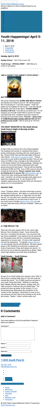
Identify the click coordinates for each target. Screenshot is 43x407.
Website (4, 351)
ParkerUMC (9, 48)
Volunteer (8, 18)
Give (6, 20)
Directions (9, 380)
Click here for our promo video (22, 157)
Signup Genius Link (32, 173)
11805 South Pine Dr (12, 360)
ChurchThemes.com (8, 405)
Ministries (8, 14)
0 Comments (9, 52)
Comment (5, 326)
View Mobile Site (17, 384)
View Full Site (6, 384)
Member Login (10, 22)
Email (3, 347)
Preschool (9, 24)
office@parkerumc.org (9, 367)
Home (7, 12)
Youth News (9, 50)
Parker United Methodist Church (12, 4)
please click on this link (28, 201)
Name (3, 344)
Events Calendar (11, 16)
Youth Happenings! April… (10, 306)
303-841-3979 (6, 365)
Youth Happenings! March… (10, 304)
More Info (8, 378)
